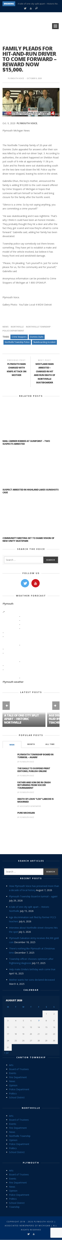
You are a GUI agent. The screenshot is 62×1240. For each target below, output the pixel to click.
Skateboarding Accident (44, 342)
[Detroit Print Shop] (31, 836)
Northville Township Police (17, 342)
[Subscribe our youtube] (35, 583)
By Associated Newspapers (29, 806)
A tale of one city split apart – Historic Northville (21, 718)
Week (11, 745)
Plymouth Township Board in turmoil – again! (35, 756)
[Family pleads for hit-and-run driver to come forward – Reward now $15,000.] (31, 101)
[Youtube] (30, 8)
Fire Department (18, 1077)
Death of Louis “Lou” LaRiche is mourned (35, 800)
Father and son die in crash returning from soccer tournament (34, 785)
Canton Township (31, 1057)
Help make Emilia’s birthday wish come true (32, 969)
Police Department (19, 1089)
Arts (11, 1065)
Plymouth (31, 1162)
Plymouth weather (13, 681)
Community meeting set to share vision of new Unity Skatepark (28, 539)
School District (17, 1097)
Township (14, 1206)
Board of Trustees (19, 1069)
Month (31, 744)
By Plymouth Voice (25, 761)
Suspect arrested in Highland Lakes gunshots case (30, 491)
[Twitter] (25, 8)
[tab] (11, 744)
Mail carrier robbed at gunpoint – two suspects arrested (26, 442)
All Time (49, 744)
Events (12, 1073)
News (5, 326)
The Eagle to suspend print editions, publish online (33, 770)
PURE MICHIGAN (26, 812)
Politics (13, 1093)
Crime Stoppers (19, 336)
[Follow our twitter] (25, 583)
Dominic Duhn (36, 336)
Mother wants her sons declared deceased (32, 979)
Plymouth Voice (16, 78)
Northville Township (38, 326)
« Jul (6, 1052)
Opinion (13, 1085)
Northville (17, 326)
